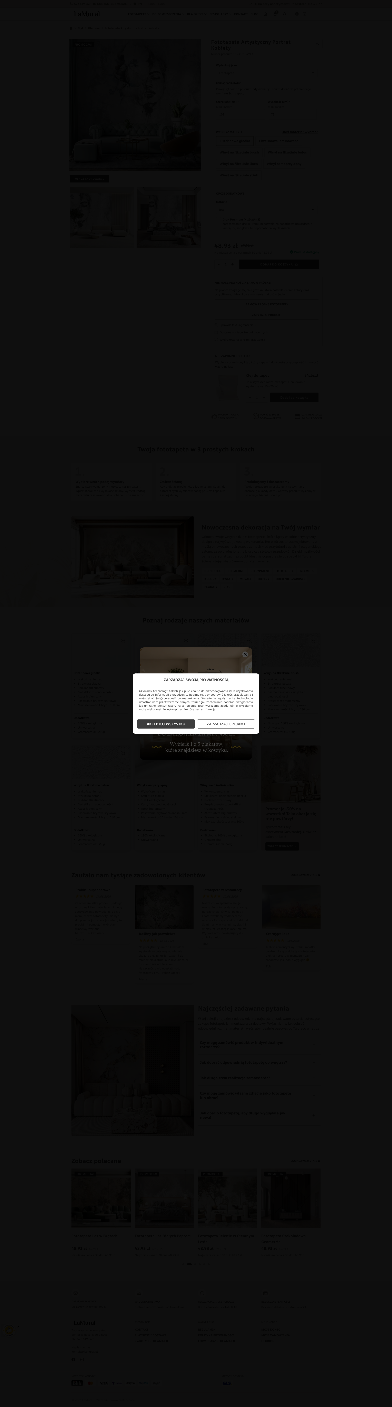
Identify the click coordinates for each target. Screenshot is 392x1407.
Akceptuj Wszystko (166, 724)
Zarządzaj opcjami (226, 724)
